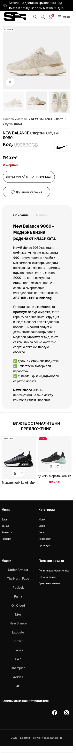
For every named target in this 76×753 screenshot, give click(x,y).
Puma (18, 597)
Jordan (18, 641)
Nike (18, 614)
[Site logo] (15, 16)
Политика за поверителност (55, 570)
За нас (5, 526)
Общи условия (47, 577)
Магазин (22, 119)
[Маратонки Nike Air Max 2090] (19, 457)
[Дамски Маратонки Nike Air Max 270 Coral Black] (55, 454)
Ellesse (18, 650)
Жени (42, 519)
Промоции (44, 545)
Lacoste (18, 632)
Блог (4, 519)
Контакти (7, 532)
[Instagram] (67, 712)
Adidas (18, 677)
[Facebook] (54, 712)
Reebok (18, 588)
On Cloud (18, 605)
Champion (18, 668)
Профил (6, 538)
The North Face (18, 579)
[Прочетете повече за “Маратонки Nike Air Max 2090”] (15, 473)
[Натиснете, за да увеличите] (10, 82)
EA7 (18, 659)
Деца (41, 532)
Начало (8, 119)
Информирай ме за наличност (29, 176)
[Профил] (43, 17)
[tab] (21, 215)
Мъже (42, 526)
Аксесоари (45, 538)
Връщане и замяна (49, 583)
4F (18, 686)
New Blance (18, 623)
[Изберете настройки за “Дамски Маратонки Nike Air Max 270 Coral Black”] (51, 466)
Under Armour (18, 570)
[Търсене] (35, 17)
